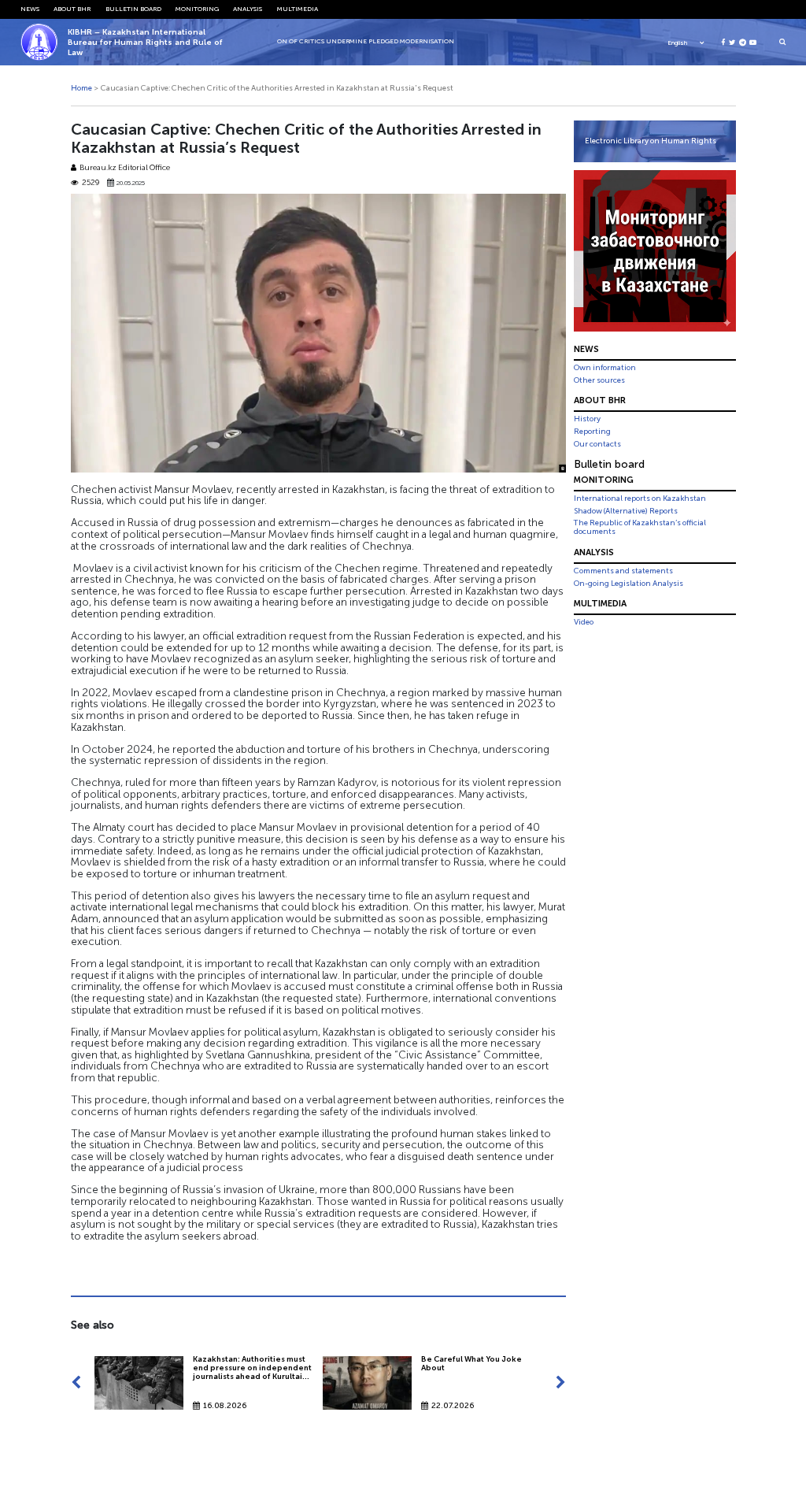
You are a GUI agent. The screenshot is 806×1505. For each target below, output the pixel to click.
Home (81, 88)
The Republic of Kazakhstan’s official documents (640, 527)
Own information (605, 368)
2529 (90, 183)
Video (583, 622)
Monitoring (197, 9)
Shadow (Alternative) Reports (626, 511)
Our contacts (597, 444)
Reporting (592, 431)
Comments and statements (623, 571)
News (29, 9)
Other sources (599, 380)
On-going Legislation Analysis (628, 583)
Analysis (247, 9)
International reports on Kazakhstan (640, 498)
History (587, 419)
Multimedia (297, 9)
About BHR (72, 9)
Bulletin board (133, 9)
